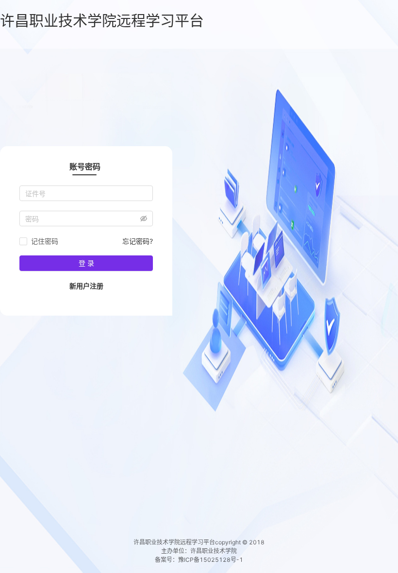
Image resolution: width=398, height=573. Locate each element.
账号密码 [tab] (84, 166)
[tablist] (86, 166)
